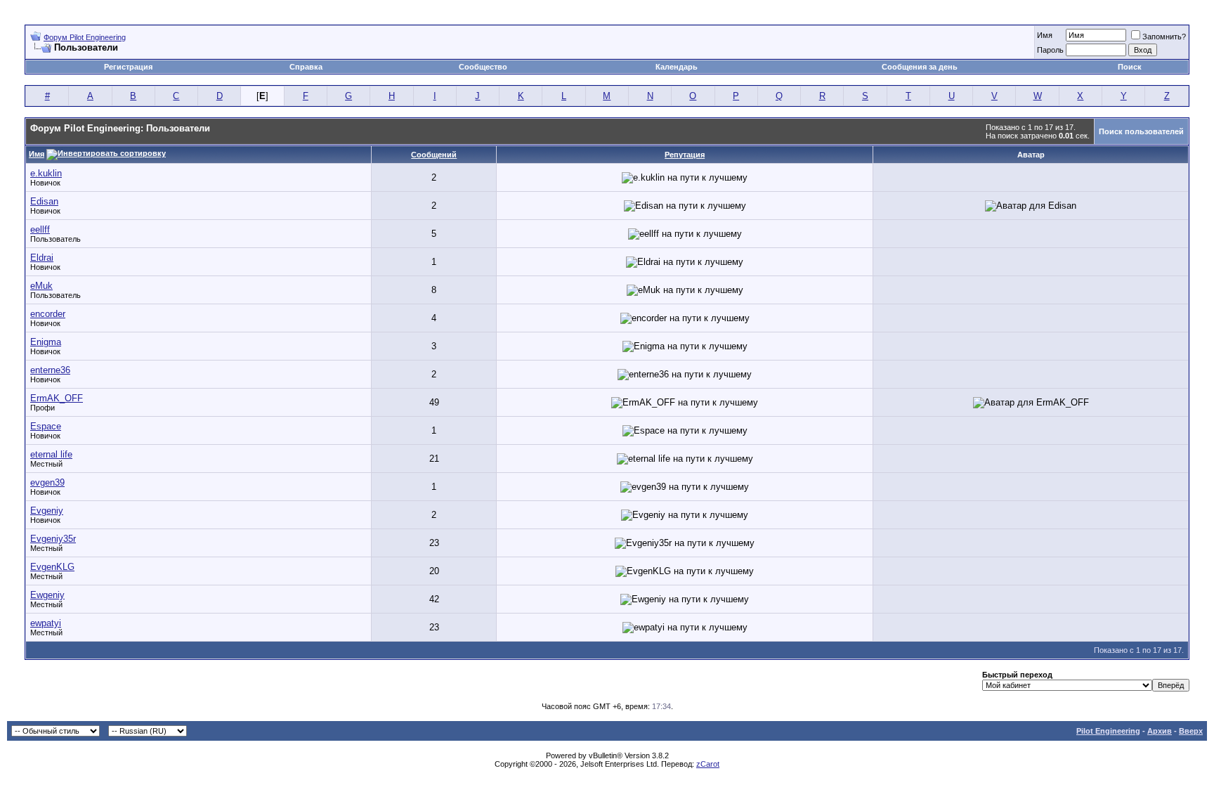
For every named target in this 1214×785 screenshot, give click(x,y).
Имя (1044, 35)
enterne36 (50, 370)
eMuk (41, 285)
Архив (1159, 731)
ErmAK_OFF (56, 398)
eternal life (51, 454)
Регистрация (128, 67)
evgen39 (47, 482)
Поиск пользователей (1141, 131)
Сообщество (483, 67)
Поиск (1130, 67)
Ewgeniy (47, 595)
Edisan (44, 201)
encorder (47, 314)
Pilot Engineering (1108, 731)
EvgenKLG (52, 567)
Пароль (1050, 50)
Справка (305, 67)
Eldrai (41, 257)
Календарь (676, 67)
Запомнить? (1164, 36)
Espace (45, 426)
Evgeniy (46, 510)
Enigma (45, 342)
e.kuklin (46, 173)
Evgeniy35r (53, 538)
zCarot (707, 764)
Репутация (685, 154)
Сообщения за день (920, 67)
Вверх (1191, 731)
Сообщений (434, 154)
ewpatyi (45, 623)
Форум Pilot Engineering (85, 37)
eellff (40, 229)
